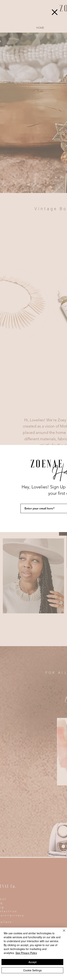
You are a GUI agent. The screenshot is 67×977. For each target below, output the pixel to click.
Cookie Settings (32, 970)
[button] (55, 12)
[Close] (61, 932)
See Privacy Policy (26, 953)
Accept (32, 962)
